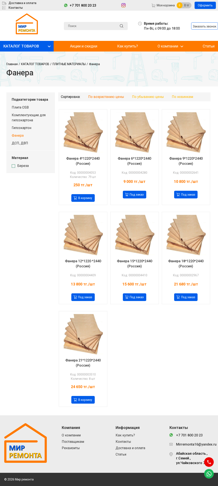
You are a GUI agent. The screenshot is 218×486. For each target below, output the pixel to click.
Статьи (209, 46)
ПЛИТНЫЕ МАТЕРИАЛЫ (69, 64)
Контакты (16, 7)
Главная (12, 64)
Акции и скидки (83, 46)
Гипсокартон (21, 128)
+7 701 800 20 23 (83, 5)
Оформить (205, 5)
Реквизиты (71, 448)
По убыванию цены (148, 97)
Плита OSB (20, 107)
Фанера (94, 64)
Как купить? (127, 46)
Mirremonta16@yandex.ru (195, 444)
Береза (23, 166)
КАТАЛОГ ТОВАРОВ (21, 46)
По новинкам (182, 97)
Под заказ (137, 194)
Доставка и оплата (22, 3)
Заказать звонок (204, 26)
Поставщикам (73, 442)
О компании (168, 46)
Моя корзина (166, 5)
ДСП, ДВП (20, 143)
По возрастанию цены (106, 97)
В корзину (85, 198)
